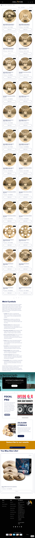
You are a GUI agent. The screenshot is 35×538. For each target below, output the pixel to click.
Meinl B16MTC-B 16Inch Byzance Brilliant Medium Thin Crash (8, 168)
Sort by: (19, 7)
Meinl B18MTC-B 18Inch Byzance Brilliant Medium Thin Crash (8, 144)
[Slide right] (19, 495)
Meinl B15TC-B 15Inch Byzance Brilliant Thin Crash (9, 216)
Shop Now (7, 385)
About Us (11, 502)
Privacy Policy (12, 510)
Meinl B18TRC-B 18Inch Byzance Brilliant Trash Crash (8, 240)
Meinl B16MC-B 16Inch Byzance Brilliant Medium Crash (24, 120)
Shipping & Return (13, 504)
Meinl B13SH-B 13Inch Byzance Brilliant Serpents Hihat (8, 72)
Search (3, 502)
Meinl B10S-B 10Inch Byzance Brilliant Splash (25, 288)
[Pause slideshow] (22, 392)
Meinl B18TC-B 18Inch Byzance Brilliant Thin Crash (25, 168)
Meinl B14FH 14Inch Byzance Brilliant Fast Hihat (25, 72)
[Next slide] (20, 392)
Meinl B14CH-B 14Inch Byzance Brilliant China (8, 288)
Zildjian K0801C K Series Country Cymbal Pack (9, 486)
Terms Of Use (12, 514)
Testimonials (12, 518)
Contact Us (12, 516)
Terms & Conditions (13, 506)
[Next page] (21, 298)
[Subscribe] (25, 448)
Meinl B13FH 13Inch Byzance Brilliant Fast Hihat (9, 96)
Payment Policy (12, 508)
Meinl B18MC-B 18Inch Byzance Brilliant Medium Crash (8, 120)
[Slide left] (16, 495)
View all (17, 497)
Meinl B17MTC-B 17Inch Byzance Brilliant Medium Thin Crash (24, 144)
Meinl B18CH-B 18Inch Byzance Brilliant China (8, 264)
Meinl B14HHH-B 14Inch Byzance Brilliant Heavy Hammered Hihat (8, 48)
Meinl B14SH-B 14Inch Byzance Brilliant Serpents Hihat (24, 48)
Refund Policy (4, 506)
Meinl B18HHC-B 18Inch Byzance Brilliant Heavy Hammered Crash (24, 24)
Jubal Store (16, 537)
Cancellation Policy (13, 512)
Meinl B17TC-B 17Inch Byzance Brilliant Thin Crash (9, 192)
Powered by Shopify (20, 537)
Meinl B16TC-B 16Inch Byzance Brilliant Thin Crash (25, 192)
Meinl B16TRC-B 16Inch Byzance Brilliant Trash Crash (24, 240)
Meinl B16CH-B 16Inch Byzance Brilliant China (24, 264)
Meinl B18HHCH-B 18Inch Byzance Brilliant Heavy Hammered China (8, 24)
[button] (3, 2)
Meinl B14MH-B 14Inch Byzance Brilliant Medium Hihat (24, 96)
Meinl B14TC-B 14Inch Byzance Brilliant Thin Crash (25, 216)
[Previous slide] (13, 392)
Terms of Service (4, 504)
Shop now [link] (7, 414)
